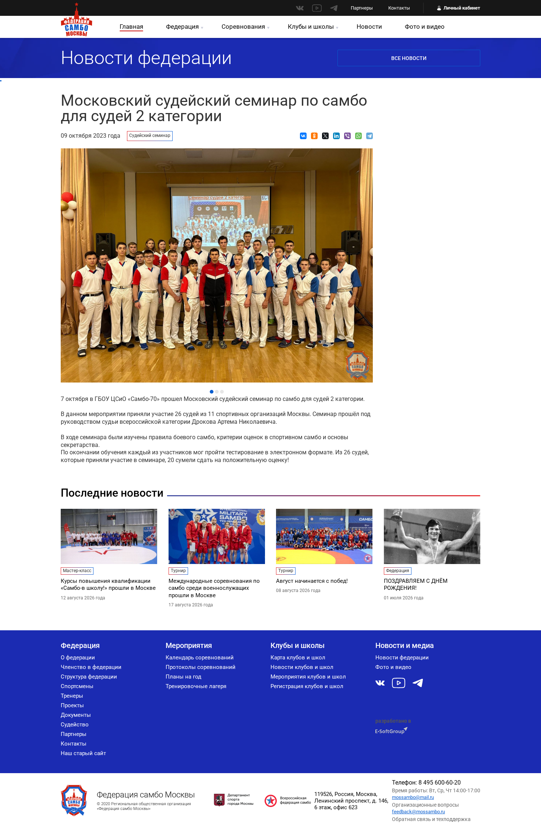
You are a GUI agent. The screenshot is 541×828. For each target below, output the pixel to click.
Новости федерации (402, 657)
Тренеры (72, 696)
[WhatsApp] (358, 136)
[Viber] (347, 136)
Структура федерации (89, 676)
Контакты (399, 8)
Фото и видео (425, 26)
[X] (325, 136)
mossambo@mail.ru (413, 797)
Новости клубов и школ (301, 667)
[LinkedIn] (336, 136)
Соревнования (243, 26)
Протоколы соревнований (201, 667)
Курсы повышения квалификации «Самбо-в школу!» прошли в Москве (108, 585)
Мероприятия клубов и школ (308, 676)
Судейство (75, 724)
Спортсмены (77, 686)
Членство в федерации (91, 667)
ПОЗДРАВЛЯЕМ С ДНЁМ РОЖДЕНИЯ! (416, 585)
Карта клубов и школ (297, 657)
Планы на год (183, 676)
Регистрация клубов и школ (306, 686)
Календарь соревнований (200, 657)
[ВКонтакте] (303, 136)
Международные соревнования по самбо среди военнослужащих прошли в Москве (214, 588)
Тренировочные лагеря (196, 686)
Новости (369, 26)
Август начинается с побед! (312, 581)
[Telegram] (369, 136)
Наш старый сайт (83, 753)
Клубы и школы (311, 26)
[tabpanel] (217, 263)
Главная (131, 26)
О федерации (78, 657)
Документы (76, 715)
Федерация (182, 26)
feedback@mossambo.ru (418, 811)
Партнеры (362, 8)
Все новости (409, 58)
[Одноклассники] (314, 136)
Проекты (72, 705)
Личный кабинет (461, 8)
